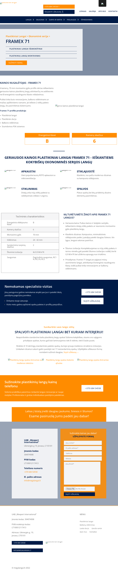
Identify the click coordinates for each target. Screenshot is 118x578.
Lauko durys (84, 528)
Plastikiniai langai (86, 522)
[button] (6, 361)
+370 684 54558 (51, 6)
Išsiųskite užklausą (52, 12)
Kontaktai (112, 11)
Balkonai (40, 20)
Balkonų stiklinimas (87, 525)
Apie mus (102, 11)
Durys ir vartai (55, 20)
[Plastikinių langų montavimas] (8, 55)
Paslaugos (71, 20)
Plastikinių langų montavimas (24, 56)
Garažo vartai (97, 528)
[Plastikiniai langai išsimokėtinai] (8, 48)
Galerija (92, 11)
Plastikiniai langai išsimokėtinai (25, 49)
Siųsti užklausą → (71, 352)
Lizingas (82, 11)
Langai (28, 20)
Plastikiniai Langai (16, 36)
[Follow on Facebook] (104, 568)
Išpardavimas (86, 20)
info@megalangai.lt (32, 480)
